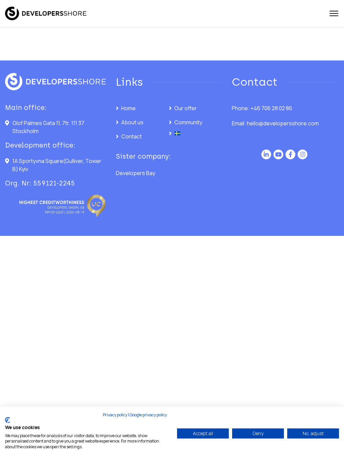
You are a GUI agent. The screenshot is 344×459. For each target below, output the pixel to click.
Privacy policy (115, 415)
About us (132, 122)
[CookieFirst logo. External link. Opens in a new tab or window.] (7, 420)
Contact (131, 136)
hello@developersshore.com (283, 123)
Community (188, 122)
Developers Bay (135, 173)
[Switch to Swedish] (195, 133)
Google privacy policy (148, 415)
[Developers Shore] (45, 13)
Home (128, 108)
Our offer (185, 108)
